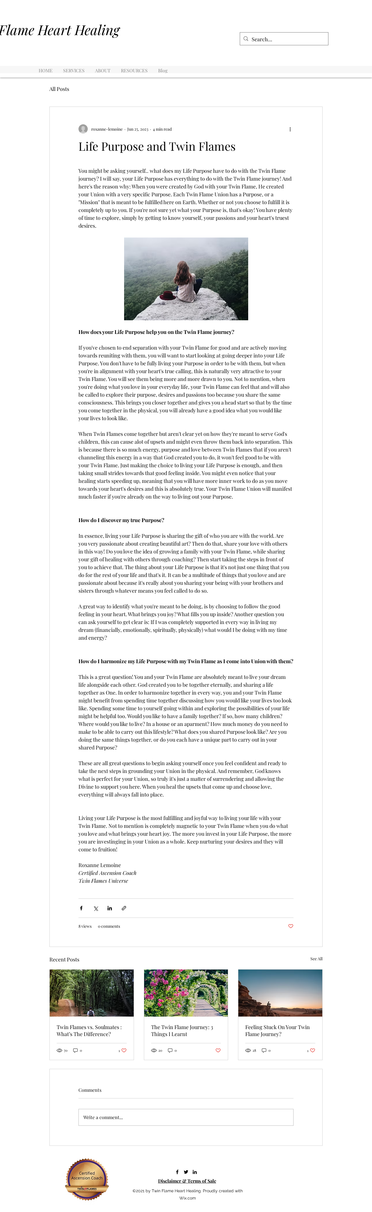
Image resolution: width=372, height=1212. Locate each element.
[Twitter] (186, 1172)
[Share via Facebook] (81, 908)
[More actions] (290, 128)
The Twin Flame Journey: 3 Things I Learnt (182, 1030)
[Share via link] (124, 908)
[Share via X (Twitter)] (95, 908)
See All (316, 958)
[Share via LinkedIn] (109, 908)
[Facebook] (177, 1172)
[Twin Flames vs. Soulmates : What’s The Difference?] (92, 993)
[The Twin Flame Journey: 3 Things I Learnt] (186, 993)
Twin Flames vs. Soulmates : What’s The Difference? (89, 1030)
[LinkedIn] (195, 1172)
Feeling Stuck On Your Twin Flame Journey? (277, 1030)
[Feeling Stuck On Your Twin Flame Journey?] (280, 993)
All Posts (59, 88)
